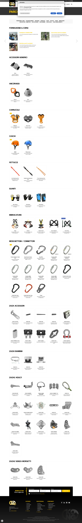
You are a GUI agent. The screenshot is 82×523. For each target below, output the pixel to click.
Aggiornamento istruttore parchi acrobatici (28, 33)
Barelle (38, 510)
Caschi (47, 20)
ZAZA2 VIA (67, 431)
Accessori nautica (51, 503)
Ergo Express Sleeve (28, 257)
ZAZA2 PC (54, 412)
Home (10, 9)
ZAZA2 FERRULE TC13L (15, 340)
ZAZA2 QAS (54, 340)
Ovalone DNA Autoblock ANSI (28, 277)
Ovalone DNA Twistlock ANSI (54, 277)
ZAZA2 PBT (41, 477)
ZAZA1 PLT (41, 367)
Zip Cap (28, 73)
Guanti (56, 20)
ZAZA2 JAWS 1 (28, 340)
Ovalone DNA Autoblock (15, 277)
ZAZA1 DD (28, 321)
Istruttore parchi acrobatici (57, 43)
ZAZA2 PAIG (41, 412)
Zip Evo (41, 125)
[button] (5, 41)
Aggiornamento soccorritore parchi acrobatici (28, 44)
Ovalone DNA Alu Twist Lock (15, 258)
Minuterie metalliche (51, 505)
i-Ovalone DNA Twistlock (67, 258)
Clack (15, 73)
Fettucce (52, 20)
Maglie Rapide (50, 504)
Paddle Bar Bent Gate (67, 276)
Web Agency (53, 520)
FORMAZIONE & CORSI (20, 20)
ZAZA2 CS (67, 393)
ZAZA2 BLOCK (67, 321)
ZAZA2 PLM (66, 412)
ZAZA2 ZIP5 (15, 450)
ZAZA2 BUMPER (28, 393)
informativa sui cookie (27, 7)
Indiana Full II (41, 230)
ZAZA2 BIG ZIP (15, 393)
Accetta (59, 13)
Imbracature (61, 20)
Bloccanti (28, 506)
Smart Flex (67, 230)
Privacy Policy (43, 493)
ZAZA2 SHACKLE (67, 340)
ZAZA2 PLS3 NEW (15, 431)
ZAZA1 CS (15, 367)
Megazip (15, 125)
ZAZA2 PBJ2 (28, 477)
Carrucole (42, 20)
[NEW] (15, 118)
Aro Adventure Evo (15, 178)
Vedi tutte (28, 510)
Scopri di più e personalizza (25, 13)
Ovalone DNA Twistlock (41, 277)
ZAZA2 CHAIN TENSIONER (41, 394)
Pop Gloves (41, 204)
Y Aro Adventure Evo (41, 178)
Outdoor (13, 9)
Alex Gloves (15, 204)
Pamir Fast (28, 125)
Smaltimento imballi (48, 520)
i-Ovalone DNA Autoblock (54, 258)
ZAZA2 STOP (28, 431)
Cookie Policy (32, 520)
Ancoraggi (37, 20)
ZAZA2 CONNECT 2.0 (54, 393)
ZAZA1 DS (54, 321)
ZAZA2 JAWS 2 (41, 340)
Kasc (28, 99)
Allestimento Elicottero (41, 505)
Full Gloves (28, 204)
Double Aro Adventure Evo (28, 179)
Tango (41, 295)
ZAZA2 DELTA (15, 412)
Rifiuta (53, 13)
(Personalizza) (36, 520)
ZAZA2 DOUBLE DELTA (28, 412)
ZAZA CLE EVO (15, 321)
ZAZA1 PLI (28, 367)
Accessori (28, 503)
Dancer (15, 99)
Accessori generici (30, 20)
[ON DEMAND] (67, 223)
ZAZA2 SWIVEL (54, 431)
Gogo (15, 230)
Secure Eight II (54, 230)
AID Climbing (29, 504)
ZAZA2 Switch (41, 431)
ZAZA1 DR (41, 321)
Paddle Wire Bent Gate (28, 295)
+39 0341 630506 (13, 510)
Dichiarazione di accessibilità (42, 520)
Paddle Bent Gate (15, 295)
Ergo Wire (41, 257)
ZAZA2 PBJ (15, 477)
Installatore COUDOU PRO (57, 32)
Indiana (28, 230)
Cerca (71, 4)
